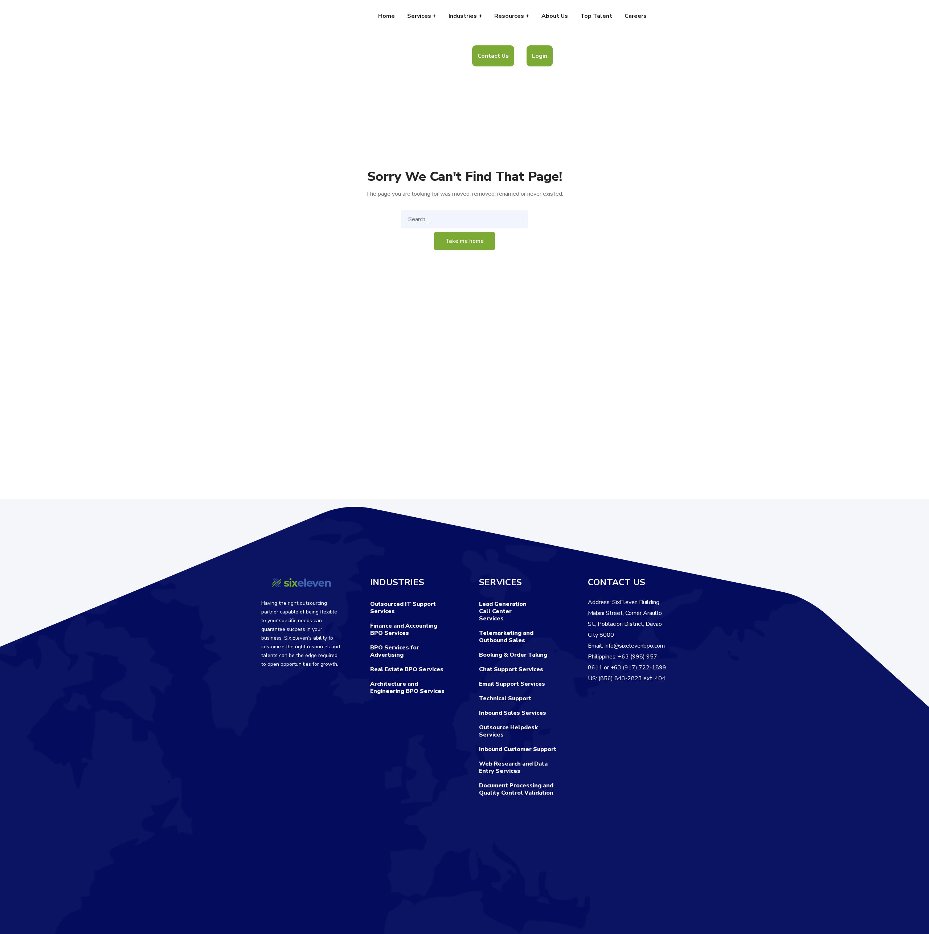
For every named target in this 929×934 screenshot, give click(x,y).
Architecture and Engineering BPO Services (407, 687)
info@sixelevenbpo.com (635, 646)
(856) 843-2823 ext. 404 (632, 678)
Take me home (464, 241)
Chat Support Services (511, 669)
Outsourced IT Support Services (403, 607)
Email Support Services (512, 684)
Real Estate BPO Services (406, 669)
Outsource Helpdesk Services (508, 731)
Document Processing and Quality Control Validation (516, 789)
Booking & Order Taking (513, 655)
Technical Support (505, 698)
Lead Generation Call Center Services (503, 611)
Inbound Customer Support (517, 749)
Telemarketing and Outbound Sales (506, 636)
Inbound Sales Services (512, 713)
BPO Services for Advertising (394, 651)
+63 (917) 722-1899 (638, 668)
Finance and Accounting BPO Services (403, 629)
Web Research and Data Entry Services (513, 767)
